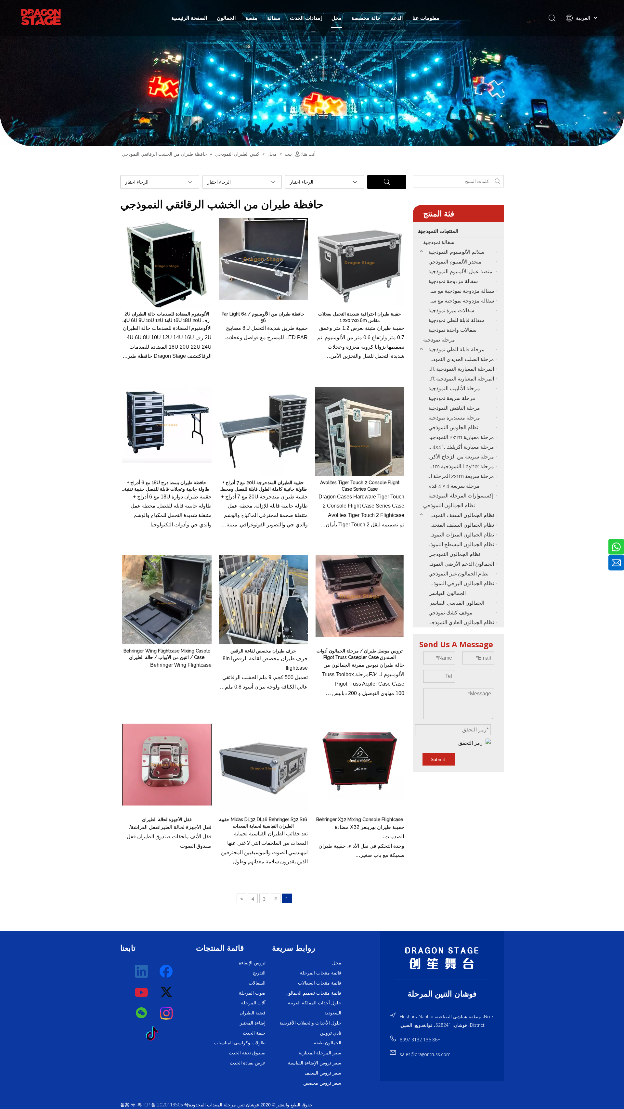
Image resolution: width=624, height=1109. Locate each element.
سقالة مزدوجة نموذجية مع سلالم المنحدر (459, 301)
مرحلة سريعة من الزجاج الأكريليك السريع (459, 457)
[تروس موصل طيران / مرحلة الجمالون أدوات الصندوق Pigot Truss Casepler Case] (359, 595)
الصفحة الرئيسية (189, 17)
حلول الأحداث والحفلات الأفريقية (310, 1022)
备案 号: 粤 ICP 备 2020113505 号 (154, 1105)
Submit (438, 759)
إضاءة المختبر (253, 1022)
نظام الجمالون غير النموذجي (458, 574)
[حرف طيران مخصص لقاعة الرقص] (263, 611)
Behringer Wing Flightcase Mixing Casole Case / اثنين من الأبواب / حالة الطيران (167, 654)
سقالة (273, 17)
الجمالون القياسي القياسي (456, 603)
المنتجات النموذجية (438, 231)
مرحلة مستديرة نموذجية (454, 418)
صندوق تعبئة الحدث (247, 1052)
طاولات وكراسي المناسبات (240, 1042)
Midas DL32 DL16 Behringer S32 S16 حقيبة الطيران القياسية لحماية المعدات (263, 823)
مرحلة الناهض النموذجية (454, 408)
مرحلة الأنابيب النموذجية (454, 388)
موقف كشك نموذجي (450, 613)
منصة (251, 17)
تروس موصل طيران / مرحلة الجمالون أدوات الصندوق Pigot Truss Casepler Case (360, 654)
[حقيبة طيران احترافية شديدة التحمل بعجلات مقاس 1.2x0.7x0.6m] (359, 262)
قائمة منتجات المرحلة (320, 972)
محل (337, 17)
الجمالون (226, 17)
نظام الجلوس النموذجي (453, 427)
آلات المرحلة (253, 1002)
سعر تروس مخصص (322, 1083)
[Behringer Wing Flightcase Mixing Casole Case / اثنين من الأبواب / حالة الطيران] (167, 602)
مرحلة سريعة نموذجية (451, 398)
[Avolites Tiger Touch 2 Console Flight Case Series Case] (359, 445)
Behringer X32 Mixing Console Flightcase (359, 819)
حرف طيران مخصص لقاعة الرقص (263, 650)
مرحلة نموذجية (439, 340)
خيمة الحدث (254, 1033)
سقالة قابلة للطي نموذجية (456, 320)
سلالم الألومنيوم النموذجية (456, 252)
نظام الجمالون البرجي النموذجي (460, 583)
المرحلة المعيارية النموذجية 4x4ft (459, 369)
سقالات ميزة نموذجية (451, 310)
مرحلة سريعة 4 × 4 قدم (454, 486)
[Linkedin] (141, 971)
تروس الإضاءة (252, 962)
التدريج (259, 972)
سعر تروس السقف (323, 1073)
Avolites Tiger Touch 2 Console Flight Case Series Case (359, 486)
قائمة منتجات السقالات (319, 983)
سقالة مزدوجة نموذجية (453, 281)
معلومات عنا (426, 17)
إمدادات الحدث (306, 17)
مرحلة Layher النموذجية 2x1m (460, 466)
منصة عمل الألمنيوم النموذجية (460, 271)
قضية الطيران (253, 1012)
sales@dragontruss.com (425, 1054)
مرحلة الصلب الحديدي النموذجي (459, 359)
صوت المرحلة (252, 993)
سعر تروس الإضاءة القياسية (314, 1062)
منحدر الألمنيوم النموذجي (455, 262)
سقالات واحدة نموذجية (452, 330)
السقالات (257, 983)
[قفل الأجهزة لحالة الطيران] (167, 764)
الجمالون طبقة (327, 1042)
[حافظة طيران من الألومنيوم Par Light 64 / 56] (263, 258)
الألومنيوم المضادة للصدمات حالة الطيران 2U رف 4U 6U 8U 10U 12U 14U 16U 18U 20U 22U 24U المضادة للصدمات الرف (167, 317)
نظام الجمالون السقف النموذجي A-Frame (459, 515)
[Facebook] (166, 971)
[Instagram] (166, 1013)
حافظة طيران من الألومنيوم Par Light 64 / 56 (263, 317)
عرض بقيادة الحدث (248, 1062)
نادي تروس (330, 1033)
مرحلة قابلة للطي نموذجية (456, 349)
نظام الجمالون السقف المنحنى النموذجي (459, 525)
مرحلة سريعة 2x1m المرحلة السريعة (459, 476)
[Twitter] (166, 992)
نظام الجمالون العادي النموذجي (460, 622)
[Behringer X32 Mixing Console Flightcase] (359, 760)
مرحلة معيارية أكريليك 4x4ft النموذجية (459, 447)
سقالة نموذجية (438, 242)
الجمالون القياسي (447, 593)
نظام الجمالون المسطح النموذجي (459, 544)
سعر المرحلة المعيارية (320, 1052)
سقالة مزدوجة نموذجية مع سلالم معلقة (459, 291)
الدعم (396, 17)
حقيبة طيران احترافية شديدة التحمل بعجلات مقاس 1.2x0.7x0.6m (359, 317)
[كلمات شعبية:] (497, 181)
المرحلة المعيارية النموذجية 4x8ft (459, 379)
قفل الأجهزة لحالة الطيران (167, 819)
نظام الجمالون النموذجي (449, 505)
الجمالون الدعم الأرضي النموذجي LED (459, 564)
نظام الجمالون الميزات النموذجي (459, 535)
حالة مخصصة (366, 17)
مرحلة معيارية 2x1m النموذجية (461, 437)
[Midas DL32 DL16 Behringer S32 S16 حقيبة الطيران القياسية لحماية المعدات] (263, 767)
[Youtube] (141, 992)
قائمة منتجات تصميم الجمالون (313, 993)
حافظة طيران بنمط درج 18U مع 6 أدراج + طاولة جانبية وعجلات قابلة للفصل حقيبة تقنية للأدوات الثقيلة (166, 486)
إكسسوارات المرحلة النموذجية (460, 496)
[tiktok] (154, 1034)
